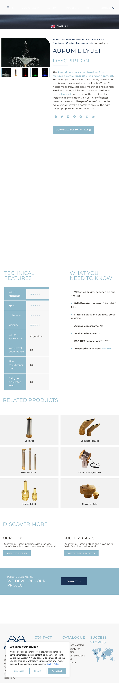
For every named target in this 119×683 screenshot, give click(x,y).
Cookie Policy (53, 664)
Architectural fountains (76, 39)
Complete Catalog (73, 645)
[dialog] (38, 659)
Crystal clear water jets (79, 43)
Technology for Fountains (71, 650)
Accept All (57, 671)
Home (56, 39)
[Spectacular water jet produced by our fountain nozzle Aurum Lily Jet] (25, 52)
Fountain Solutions (74, 655)
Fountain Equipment (69, 661)
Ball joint (107, 348)
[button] (56, 116)
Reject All (38, 671)
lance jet (66, 94)
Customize (19, 671)
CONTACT (72, 581)
